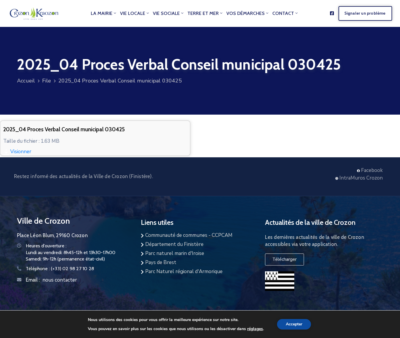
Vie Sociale (166, 13)
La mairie (101, 13)
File (46, 80)
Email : (33, 280)
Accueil (26, 80)
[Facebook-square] (332, 13)
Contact (283, 13)
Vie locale (132, 13)
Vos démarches (245, 13)
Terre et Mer (203, 13)
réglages (255, 328)
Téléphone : (60, 268)
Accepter (294, 324)
